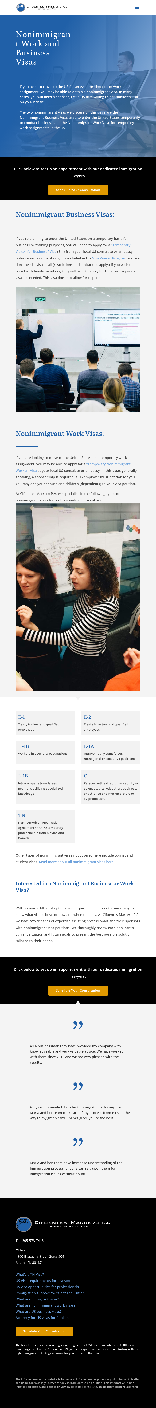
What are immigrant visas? (37, 1299)
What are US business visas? (38, 1311)
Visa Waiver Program (109, 258)
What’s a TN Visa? (30, 1274)
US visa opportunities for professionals (47, 1286)
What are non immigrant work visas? (45, 1305)
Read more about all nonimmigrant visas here (76, 861)
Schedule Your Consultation (78, 190)
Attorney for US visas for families (42, 1317)
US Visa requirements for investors (44, 1280)
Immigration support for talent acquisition (50, 1293)
